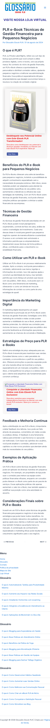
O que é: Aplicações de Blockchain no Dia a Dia (21, 615)
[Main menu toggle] (45, 7)
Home (2, 559)
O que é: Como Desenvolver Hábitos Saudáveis (21, 675)
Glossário (4, 562)
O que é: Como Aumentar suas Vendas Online (20, 681)
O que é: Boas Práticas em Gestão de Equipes (20, 655)
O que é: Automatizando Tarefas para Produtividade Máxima (23, 586)
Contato (3, 565)
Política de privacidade (9, 568)
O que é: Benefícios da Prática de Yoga (17, 643)
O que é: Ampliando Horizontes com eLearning (21, 600)
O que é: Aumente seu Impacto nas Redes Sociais (22, 594)
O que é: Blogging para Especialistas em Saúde (21, 631)
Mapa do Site (5, 571)
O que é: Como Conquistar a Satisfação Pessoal (21, 699)
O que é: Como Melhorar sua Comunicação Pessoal (23, 687)
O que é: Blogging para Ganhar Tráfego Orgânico (22, 660)
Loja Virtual (4, 573)
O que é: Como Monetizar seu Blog (16, 704)
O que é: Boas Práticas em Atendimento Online (21, 637)
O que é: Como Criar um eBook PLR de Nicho (20, 693)
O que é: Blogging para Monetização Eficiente (20, 649)
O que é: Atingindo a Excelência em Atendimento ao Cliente (23, 607)
